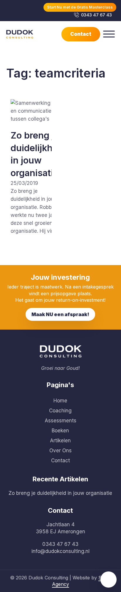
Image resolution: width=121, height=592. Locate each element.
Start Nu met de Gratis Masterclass (80, 7)
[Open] (109, 34)
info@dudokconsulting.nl (60, 551)
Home (60, 401)
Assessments (60, 421)
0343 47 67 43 (96, 14)
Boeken (60, 431)
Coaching (60, 411)
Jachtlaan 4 (60, 524)
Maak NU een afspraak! (60, 314)
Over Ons (60, 450)
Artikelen (60, 440)
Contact (80, 34)
